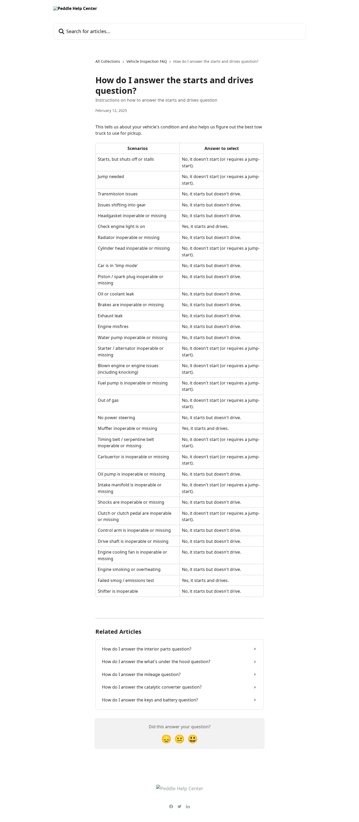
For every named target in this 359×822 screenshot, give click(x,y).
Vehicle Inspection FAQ (146, 61)
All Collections (107, 61)
